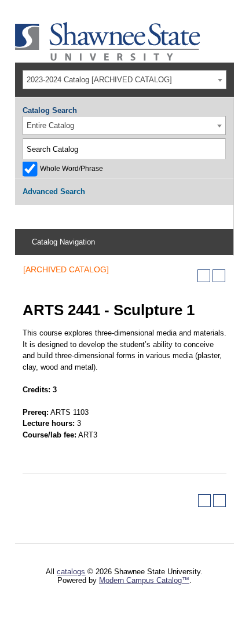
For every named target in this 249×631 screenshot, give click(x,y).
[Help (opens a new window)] (219, 275)
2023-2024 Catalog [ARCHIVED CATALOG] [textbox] (99, 79)
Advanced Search (54, 191)
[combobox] (124, 79)
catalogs (71, 571)
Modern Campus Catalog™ (144, 580)
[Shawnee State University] (107, 58)
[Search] (216, 148)
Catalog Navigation (63, 242)
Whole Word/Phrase (71, 168)
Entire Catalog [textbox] (50, 125)
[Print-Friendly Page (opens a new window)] (203, 275)
